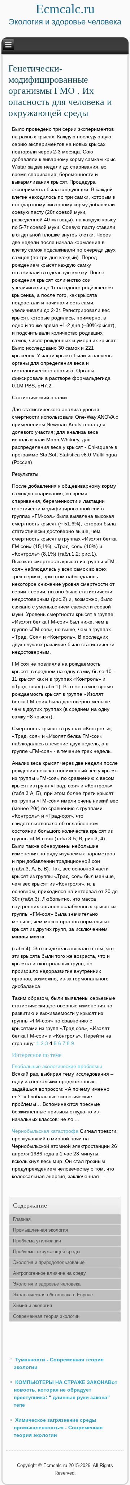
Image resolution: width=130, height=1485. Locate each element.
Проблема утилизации (37, 1240)
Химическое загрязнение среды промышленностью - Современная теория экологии (58, 1427)
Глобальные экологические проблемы (57, 1066)
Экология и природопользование (48, 1262)
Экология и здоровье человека (47, 1284)
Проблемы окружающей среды (46, 1251)
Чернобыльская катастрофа (45, 1131)
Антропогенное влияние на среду (49, 1273)
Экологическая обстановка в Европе (53, 1294)
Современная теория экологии (46, 1316)
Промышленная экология (40, 1230)
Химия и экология (32, 1305)
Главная (22, 1219)
